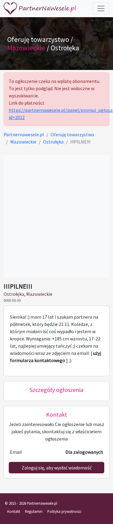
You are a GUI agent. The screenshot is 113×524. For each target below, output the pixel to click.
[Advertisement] (56, 216)
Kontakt (13, 511)
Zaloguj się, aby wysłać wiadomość (57, 468)
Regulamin (33, 511)
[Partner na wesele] (40, 8)
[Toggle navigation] (101, 8)
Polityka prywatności (64, 511)
